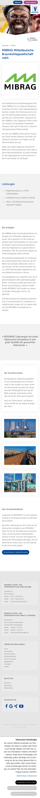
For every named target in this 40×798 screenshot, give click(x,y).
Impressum (7, 683)
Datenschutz (8, 685)
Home (6, 649)
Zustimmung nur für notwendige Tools (22, 788)
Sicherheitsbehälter (10, 656)
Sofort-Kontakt (30, 2)
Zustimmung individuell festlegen (24, 794)
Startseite (5, 45)
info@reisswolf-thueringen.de (19, 632)
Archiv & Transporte (10, 659)
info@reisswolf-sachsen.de (19, 601)
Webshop (18, 2)
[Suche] (9, 9)
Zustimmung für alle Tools (26, 782)
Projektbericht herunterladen (16, 552)
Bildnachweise (8, 688)
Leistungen (7, 664)
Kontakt (6, 666)
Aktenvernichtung (9, 654)
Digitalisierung (8, 661)
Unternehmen (8, 651)
